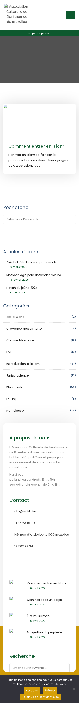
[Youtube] (26, 558)
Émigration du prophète (44, 632)
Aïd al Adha (15, 317)
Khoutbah (14, 387)
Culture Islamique (20, 340)
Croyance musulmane (24, 328)
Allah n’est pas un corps (44, 600)
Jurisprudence (17, 375)
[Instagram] (19, 558)
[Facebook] (13, 558)
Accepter (32, 690)
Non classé (15, 410)
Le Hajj (11, 399)
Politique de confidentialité (40, 696)
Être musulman (38, 616)
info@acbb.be (25, 511)
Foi (8, 352)
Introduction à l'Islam (23, 363)
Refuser (50, 690)
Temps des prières (38, 33)
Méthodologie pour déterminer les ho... (34, 275)
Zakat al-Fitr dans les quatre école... (32, 262)
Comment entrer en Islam (36, 146)
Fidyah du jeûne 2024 (22, 288)
